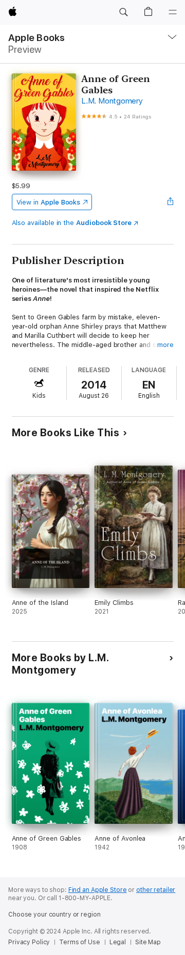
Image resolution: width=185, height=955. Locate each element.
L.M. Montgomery (111, 101)
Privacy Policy (29, 942)
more (165, 345)
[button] (123, 12)
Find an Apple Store (97, 889)
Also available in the (72, 223)
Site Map (148, 942)
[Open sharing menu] (170, 202)
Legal (117, 942)
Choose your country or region (54, 914)
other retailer (155, 889)
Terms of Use (79, 942)
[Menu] (172, 12)
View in (48, 202)
